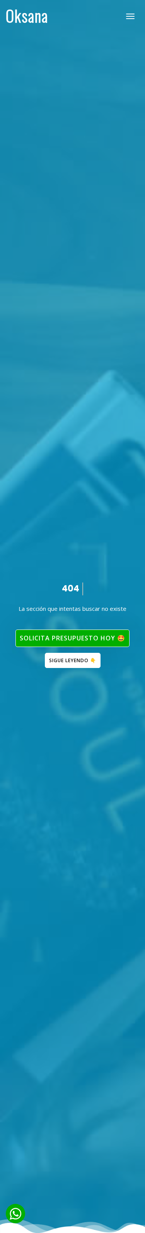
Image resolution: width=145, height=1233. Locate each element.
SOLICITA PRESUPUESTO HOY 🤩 (72, 638)
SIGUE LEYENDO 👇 (72, 660)
